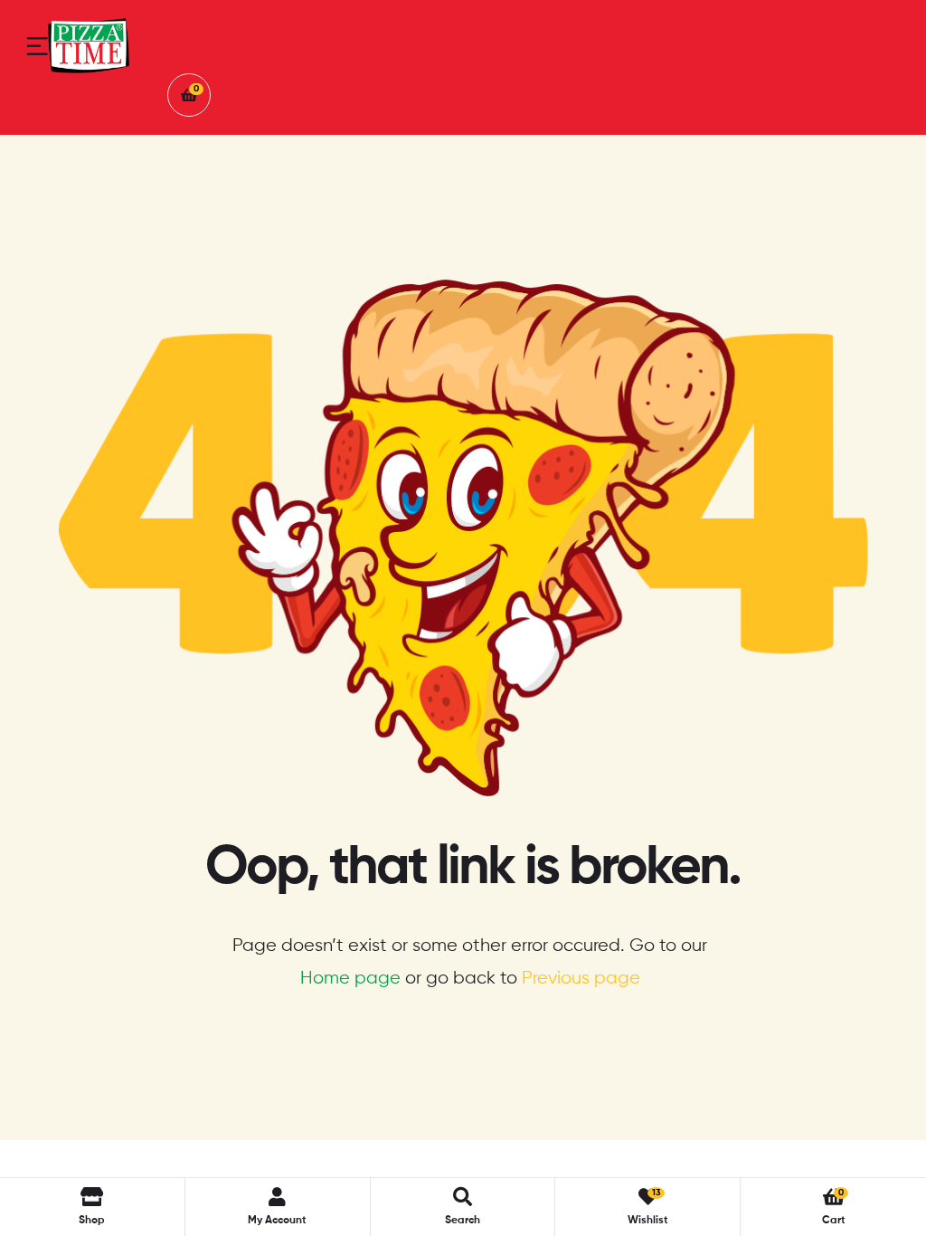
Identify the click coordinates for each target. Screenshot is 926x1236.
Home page (350, 978)
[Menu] (37, 46)
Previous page (581, 978)
